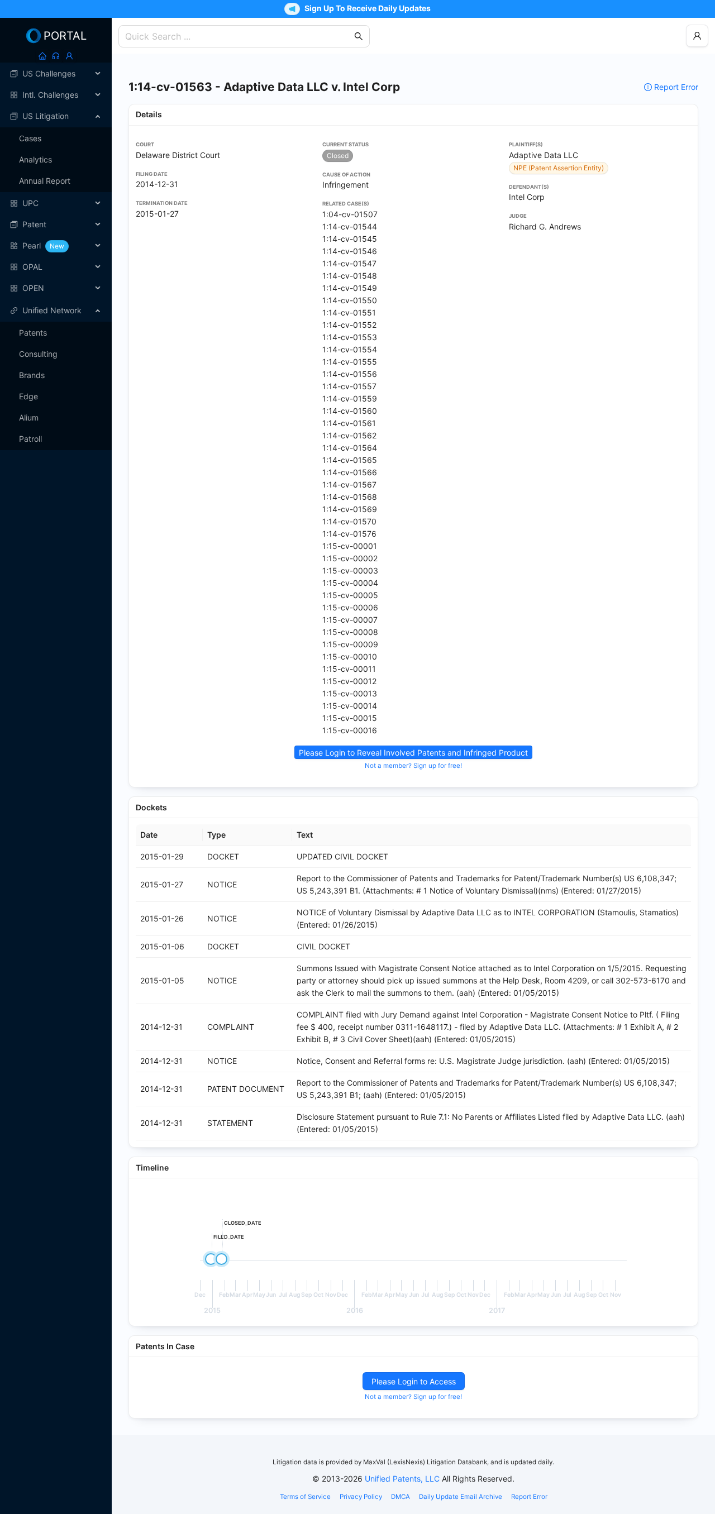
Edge (28, 396)
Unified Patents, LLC (402, 1478)
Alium (29, 417)
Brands (32, 375)
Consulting (38, 354)
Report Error (676, 87)
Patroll (30, 438)
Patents (33, 332)
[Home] (42, 56)
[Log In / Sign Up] (69, 56)
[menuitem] (56, 74)
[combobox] (238, 36)
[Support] (56, 56)
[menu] (56, 181)
